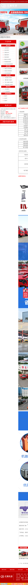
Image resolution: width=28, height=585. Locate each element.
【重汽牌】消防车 (8, 80)
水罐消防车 (6, 47)
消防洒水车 (6, 52)
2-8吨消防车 (6, 89)
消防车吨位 (8, 86)
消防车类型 (8, 66)
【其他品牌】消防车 (8, 84)
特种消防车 (6, 57)
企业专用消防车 (7, 73)
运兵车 (5, 98)
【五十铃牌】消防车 (8, 82)
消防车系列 (8, 45)
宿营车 (5, 100)
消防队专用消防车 (8, 68)
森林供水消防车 (7, 59)
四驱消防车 (6, 54)
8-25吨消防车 (7, 91)
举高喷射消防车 (7, 61)
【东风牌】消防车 (8, 77)
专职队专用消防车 (8, 70)
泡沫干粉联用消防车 (8, 64)
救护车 (5, 95)
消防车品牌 (8, 75)
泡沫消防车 (6, 50)
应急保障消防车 (8, 93)
